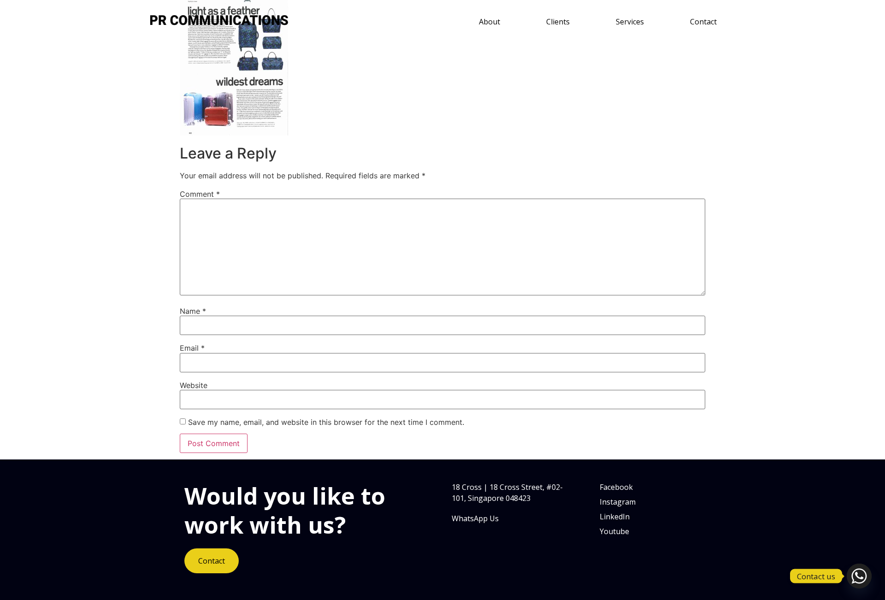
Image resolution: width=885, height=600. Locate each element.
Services (630, 22)
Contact (703, 22)
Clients (558, 22)
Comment (200, 194)
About (489, 22)
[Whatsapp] (859, 576)
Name (193, 311)
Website (193, 385)
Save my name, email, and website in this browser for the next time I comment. (326, 422)
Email (192, 348)
